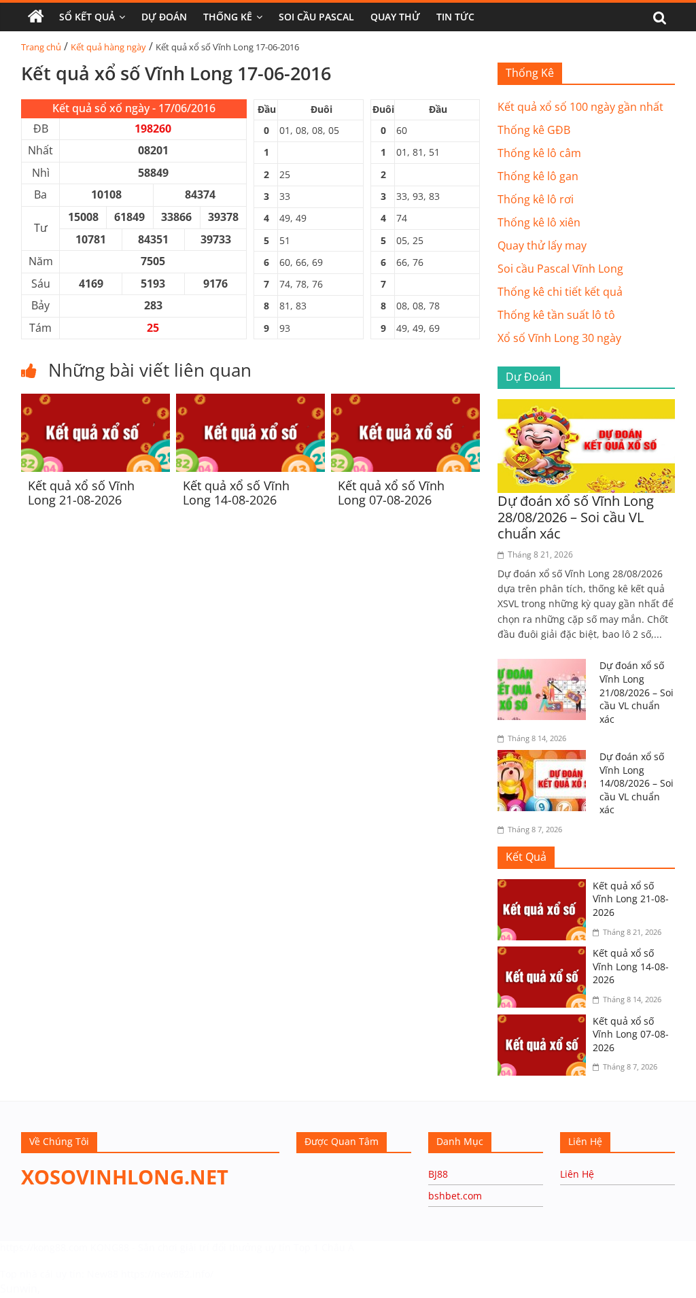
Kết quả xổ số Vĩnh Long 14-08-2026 (236, 493)
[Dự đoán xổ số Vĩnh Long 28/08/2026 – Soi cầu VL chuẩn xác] (587, 407)
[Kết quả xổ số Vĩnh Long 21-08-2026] (95, 401)
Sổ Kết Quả (87, 16)
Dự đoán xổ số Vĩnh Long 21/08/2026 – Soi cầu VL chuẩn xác (636, 692)
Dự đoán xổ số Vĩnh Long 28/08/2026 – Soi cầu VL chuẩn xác (576, 517)
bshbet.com (455, 1195)
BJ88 (438, 1173)
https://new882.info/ (167, 1273)
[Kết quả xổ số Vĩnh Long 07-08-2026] (405, 401)
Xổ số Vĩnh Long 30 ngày (559, 337)
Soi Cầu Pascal (316, 16)
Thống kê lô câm (539, 153)
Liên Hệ (577, 1173)
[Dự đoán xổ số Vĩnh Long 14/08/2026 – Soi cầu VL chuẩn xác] (545, 758)
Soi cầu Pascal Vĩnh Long (560, 268)
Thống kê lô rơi (536, 199)
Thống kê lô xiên (539, 222)
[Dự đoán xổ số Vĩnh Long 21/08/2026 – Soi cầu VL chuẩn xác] (545, 667)
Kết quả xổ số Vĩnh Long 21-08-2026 (81, 493)
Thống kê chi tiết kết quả (560, 291)
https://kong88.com (44, 1247)
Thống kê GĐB (534, 129)
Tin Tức (455, 16)
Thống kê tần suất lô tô (556, 314)
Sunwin (18, 1288)
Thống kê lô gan (538, 176)
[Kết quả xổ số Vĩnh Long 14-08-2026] (250, 401)
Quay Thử (395, 16)
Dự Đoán (164, 16)
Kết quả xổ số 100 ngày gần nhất (580, 106)
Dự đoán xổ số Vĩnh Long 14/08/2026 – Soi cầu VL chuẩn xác (636, 783)
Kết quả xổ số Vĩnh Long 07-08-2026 (391, 493)
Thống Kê (227, 16)
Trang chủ (41, 47)
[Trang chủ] (36, 17)
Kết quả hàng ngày (108, 47)
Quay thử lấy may (542, 245)
